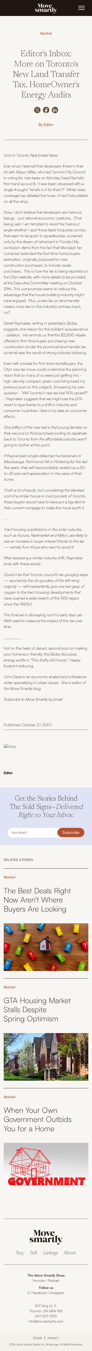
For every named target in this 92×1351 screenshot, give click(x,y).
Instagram (57, 1293)
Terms (37, 1338)
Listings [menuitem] (50, 1253)
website (25, 276)
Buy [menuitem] (20, 1253)
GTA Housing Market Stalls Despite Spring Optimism (37, 1009)
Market (46, 33)
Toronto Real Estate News (37, 155)
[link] (46, 8)
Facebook (40, 1293)
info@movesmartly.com (46, 1321)
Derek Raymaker (17, 323)
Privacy (53, 1338)
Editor (49, 124)
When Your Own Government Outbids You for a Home (38, 1119)
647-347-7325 (46, 1316)
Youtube (38, 1280)
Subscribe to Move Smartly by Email (33, 699)
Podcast (54, 1280)
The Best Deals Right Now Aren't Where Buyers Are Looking (37, 899)
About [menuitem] (70, 1253)
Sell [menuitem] (33, 1253)
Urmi (8, 155)
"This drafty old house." (49, 659)
